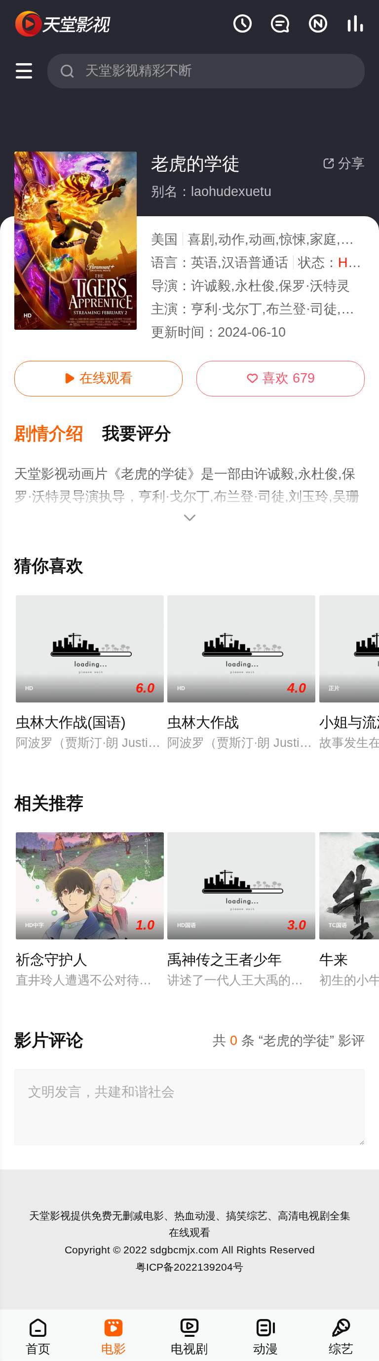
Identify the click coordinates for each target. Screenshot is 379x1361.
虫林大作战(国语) (71, 722)
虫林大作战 (203, 722)
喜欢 (281, 378)
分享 (344, 163)
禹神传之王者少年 (224, 960)
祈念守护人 (51, 960)
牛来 (333, 960)
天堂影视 (50, 1215)
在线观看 (98, 378)
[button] (58, 434)
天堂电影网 (63, 24)
